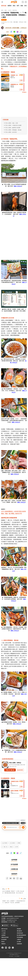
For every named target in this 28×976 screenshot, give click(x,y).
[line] (9, 948)
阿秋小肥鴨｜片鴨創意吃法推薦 (13, 125)
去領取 (21, 80)
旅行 (25, 5)
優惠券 (9, 5)
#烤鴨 (18, 843)
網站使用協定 (20, 933)
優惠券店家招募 (4, 937)
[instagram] (13, 948)
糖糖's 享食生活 (18, 186)
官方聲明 (19, 941)
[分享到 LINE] (14, 32)
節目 (14, 5)
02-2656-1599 (11, 922)
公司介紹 (3, 931)
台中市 (9, 10)
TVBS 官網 (11, 956)
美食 (22, 5)
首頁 (2, 10)
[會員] (26, 2)
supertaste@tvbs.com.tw (12, 918)
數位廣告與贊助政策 (21, 935)
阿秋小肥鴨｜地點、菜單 (11, 123)
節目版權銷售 (20, 937)
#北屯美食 (12, 843)
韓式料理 (15, 10)
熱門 (18, 5)
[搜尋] (23, 2)
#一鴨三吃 (4, 847)
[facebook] (2, 948)
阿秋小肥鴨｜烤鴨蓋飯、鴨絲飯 (13, 130)
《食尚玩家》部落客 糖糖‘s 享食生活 (15, 28)
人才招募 (3, 933)
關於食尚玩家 (4, 928)
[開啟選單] (2, 2)
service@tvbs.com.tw (11, 920)
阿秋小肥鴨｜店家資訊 (11, 132)
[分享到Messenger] (17, 32)
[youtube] (6, 948)
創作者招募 (3, 939)
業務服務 (19, 928)
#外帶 (16, 847)
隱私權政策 (19, 931)
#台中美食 (4, 843)
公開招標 (19, 939)
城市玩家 (3, 5)
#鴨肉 (11, 847)
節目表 (2, 941)
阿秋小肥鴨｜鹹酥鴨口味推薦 (12, 127)
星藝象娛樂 (19, 943)
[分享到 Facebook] (11, 32)
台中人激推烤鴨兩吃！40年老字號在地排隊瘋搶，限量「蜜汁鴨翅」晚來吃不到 (13, 512)
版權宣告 (3, 943)
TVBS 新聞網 (16, 956)
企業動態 (3, 935)
